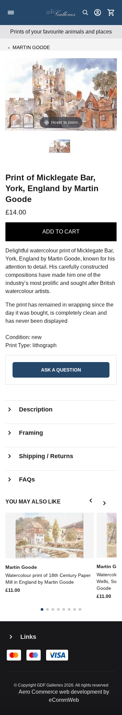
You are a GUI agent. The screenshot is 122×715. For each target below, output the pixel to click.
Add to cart (61, 231)
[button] (92, 501)
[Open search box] (85, 12)
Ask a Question (61, 370)
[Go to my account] (98, 12)
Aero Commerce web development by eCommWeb (64, 696)
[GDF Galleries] (61, 12)
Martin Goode (31, 47)
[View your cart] (111, 12)
